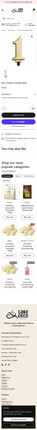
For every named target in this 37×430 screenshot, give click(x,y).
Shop (3, 375)
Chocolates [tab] (7, 176)
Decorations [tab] (29, 176)
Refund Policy (6, 404)
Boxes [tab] (18, 176)
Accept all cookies (18, 419)
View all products (9, 171)
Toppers (4, 383)
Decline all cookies (18, 425)
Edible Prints (6, 378)
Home (3, 30)
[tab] (10, 141)
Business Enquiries (8, 389)
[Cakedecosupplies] (18, 10)
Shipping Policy (7, 402)
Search (4, 399)
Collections (11, 30)
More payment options (18, 126)
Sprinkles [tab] (6, 181)
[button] (33, 10)
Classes (4, 380)
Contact (5, 386)
